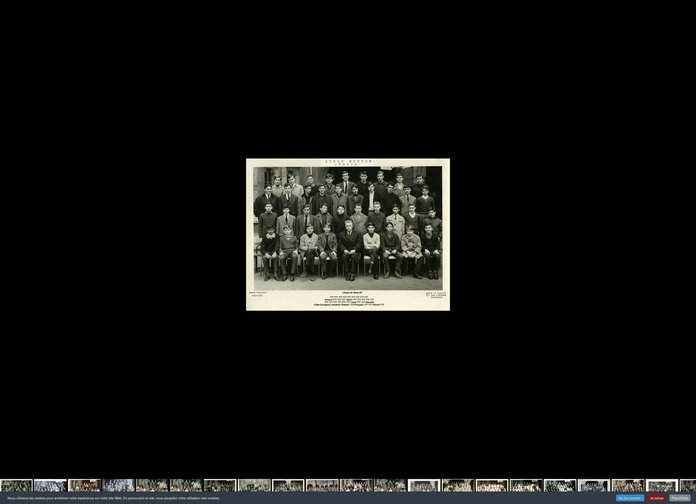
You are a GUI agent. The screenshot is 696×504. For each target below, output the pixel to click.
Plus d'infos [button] (680, 498)
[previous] (9, 244)
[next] (686, 244)
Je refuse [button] (657, 498)
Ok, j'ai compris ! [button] (630, 498)
